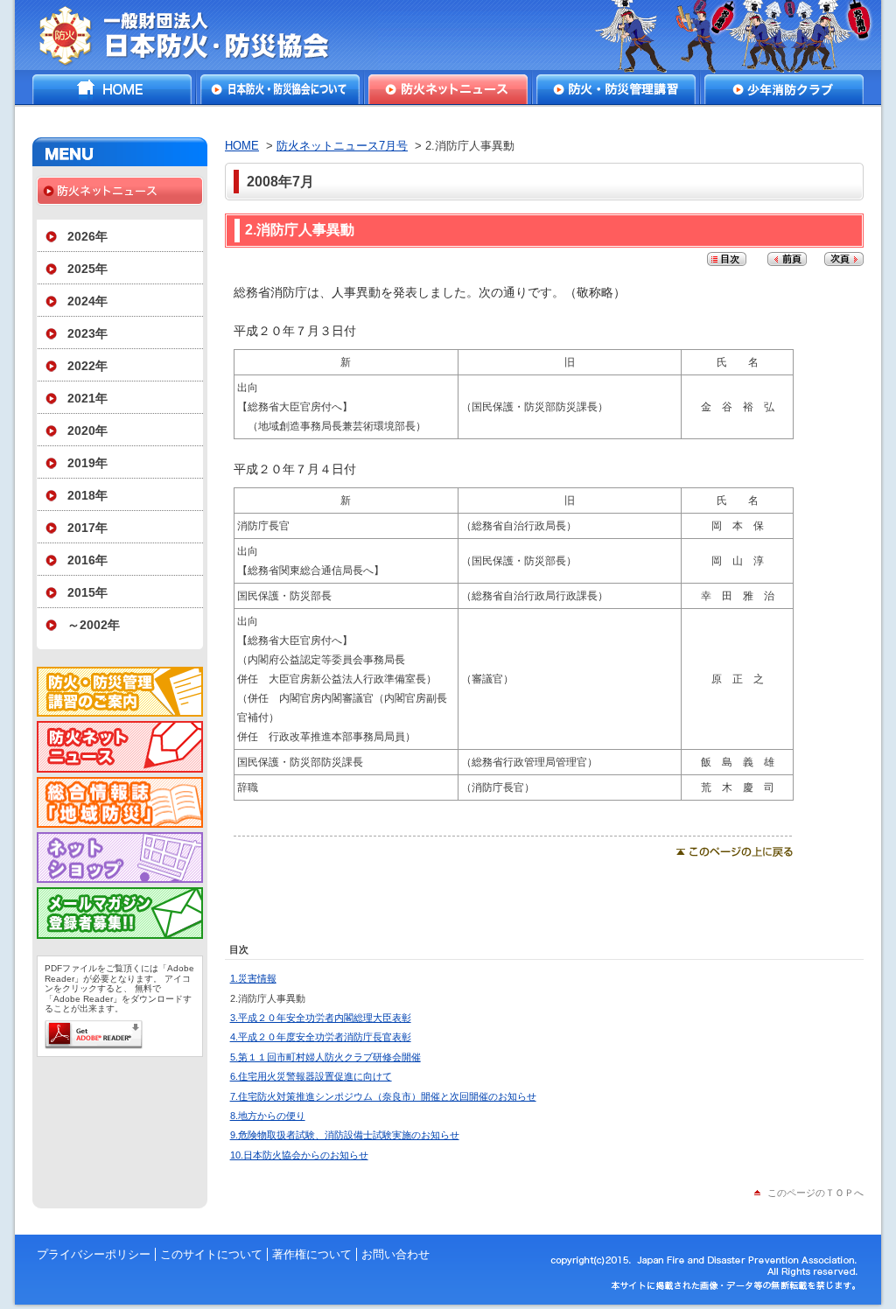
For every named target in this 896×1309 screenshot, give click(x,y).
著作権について (312, 1254)
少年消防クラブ (784, 89)
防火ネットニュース (448, 89)
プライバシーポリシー (93, 1254)
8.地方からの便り (267, 1115)
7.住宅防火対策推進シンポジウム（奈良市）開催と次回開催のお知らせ (383, 1096)
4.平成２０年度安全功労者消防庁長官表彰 (320, 1037)
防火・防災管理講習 (616, 89)
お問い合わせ (395, 1254)
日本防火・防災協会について (280, 89)
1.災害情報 (253, 978)
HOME (112, 89)
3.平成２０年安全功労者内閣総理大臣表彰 (320, 1017)
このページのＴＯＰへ (815, 1192)
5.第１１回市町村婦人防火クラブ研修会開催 (325, 1057)
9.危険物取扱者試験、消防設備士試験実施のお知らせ (344, 1135)
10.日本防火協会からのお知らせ (299, 1155)
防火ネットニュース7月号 (342, 145)
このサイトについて (211, 1254)
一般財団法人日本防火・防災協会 (196, 35)
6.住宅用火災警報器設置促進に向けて (311, 1076)
